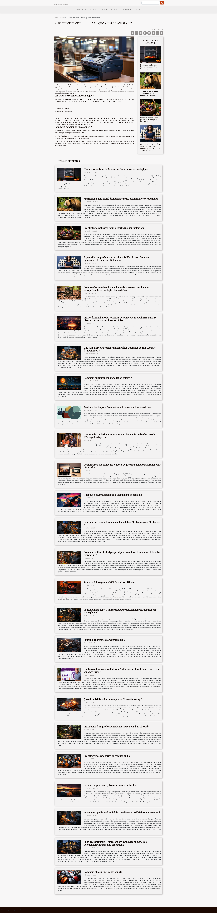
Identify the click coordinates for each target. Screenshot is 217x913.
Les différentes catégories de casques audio (107, 755)
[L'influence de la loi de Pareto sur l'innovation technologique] (150, 54)
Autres (137, 9)
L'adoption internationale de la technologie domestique (113, 494)
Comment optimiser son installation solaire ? (108, 377)
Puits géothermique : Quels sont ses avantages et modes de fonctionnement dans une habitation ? (115, 843)
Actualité (94, 9)
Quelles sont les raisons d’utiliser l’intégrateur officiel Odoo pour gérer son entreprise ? (121, 670)
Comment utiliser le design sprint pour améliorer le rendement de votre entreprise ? (122, 554)
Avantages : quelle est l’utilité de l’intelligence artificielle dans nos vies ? (122, 812)
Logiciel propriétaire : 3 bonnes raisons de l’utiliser (111, 785)
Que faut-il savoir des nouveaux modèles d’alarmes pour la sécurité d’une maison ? (120, 349)
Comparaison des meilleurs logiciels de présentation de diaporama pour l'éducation (122, 466)
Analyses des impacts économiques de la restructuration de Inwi (118, 407)
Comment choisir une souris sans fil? (103, 871)
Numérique (81, 9)
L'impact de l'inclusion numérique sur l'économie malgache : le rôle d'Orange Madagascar (119, 436)
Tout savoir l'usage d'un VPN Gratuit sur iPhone (109, 582)
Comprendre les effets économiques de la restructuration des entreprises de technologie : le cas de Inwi (116, 289)
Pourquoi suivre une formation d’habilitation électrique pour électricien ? (122, 523)
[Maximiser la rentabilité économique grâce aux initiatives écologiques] (150, 81)
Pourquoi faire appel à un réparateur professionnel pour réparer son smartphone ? (120, 611)
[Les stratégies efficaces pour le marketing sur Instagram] (150, 107)
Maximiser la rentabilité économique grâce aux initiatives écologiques (149, 93)
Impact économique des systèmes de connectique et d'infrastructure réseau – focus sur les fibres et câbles (120, 319)
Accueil (56, 18)
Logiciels (115, 9)
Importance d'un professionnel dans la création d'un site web (116, 726)
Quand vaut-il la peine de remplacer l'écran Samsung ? (113, 699)
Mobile (104, 9)
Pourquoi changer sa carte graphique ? (104, 639)
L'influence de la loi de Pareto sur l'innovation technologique (148, 67)
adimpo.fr (75, 101)
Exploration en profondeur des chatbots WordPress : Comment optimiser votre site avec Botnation (150, 147)
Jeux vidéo (127, 9)
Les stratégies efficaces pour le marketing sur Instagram (149, 120)
